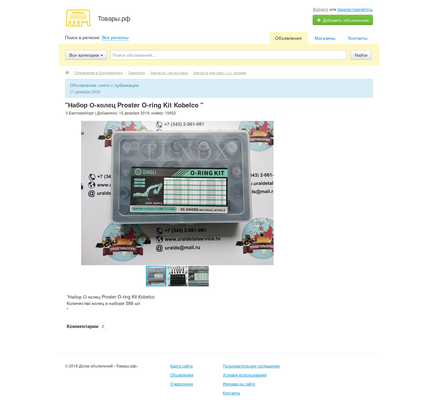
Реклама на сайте (239, 383)
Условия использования (245, 374)
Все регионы (115, 37)
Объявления (288, 38)
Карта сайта (181, 365)
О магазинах (181, 383)
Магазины (325, 38)
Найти (361, 55)
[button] (177, 276)
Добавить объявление (345, 20)
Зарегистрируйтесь (355, 9)
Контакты (357, 38)
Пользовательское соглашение (251, 365)
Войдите (321, 9)
